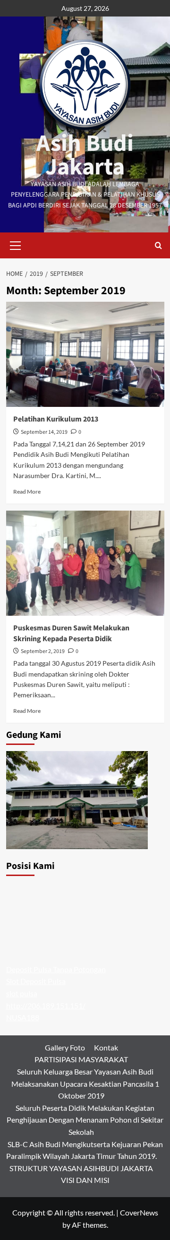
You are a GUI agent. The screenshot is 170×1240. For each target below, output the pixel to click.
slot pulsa (21, 993)
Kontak (106, 1047)
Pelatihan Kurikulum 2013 (55, 419)
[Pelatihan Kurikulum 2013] (85, 354)
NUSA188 (22, 1017)
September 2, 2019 (43, 651)
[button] (15, 244)
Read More (27, 491)
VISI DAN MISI (85, 1179)
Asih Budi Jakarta (85, 155)
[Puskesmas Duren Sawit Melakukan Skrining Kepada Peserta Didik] (85, 563)
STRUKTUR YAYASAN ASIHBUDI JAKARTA (81, 1168)
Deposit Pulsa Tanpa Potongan (56, 969)
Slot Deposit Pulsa (36, 980)
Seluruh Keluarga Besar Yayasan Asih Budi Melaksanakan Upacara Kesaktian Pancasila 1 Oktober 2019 (85, 1083)
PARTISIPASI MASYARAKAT (81, 1059)
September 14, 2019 (44, 432)
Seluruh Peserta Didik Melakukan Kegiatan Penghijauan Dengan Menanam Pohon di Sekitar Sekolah (85, 1119)
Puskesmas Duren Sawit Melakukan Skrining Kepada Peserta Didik (71, 633)
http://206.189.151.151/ (45, 1005)
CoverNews (139, 1212)
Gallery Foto (65, 1047)
